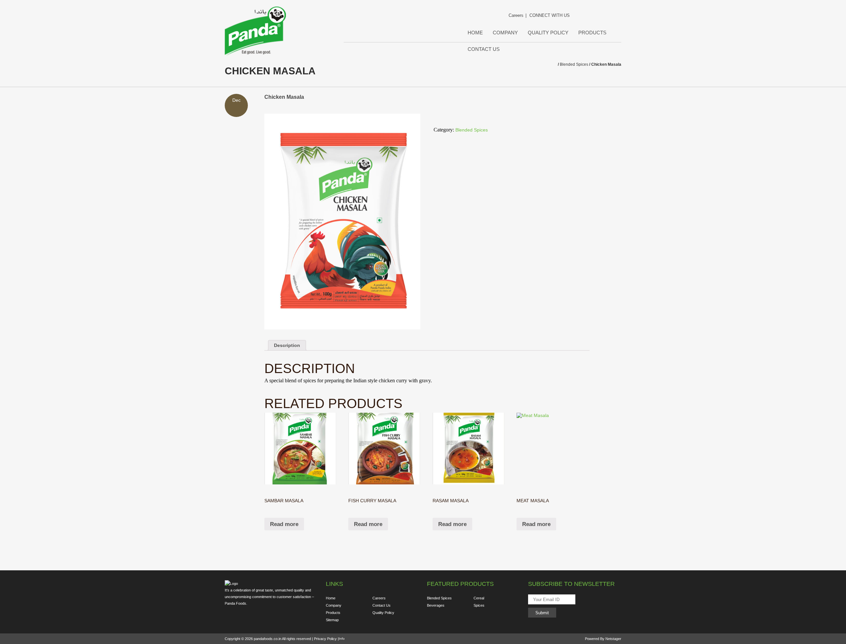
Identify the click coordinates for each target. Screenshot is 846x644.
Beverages (435, 605)
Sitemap (332, 620)
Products (592, 32)
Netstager (613, 639)
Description (287, 345)
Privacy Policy (325, 639)
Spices (479, 605)
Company (505, 32)
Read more (284, 524)
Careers (513, 15)
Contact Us (484, 49)
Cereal (479, 598)
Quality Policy (548, 32)
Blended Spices (574, 64)
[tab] (287, 345)
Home (475, 32)
